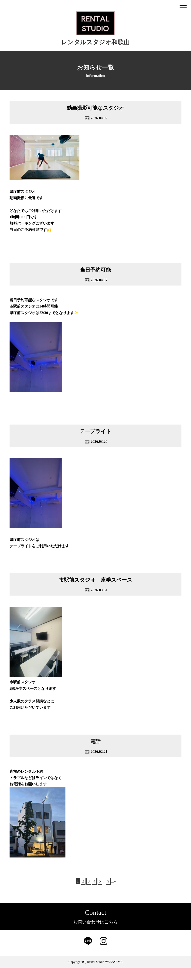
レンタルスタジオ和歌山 (95, 42)
